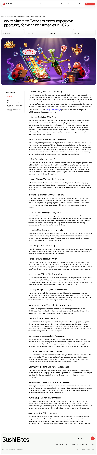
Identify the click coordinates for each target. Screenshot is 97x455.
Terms (88, 449)
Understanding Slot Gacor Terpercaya (12, 95)
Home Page (59, 444)
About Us (79, 449)
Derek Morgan (6, 33)
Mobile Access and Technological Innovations (14, 106)
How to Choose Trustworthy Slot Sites (14, 99)
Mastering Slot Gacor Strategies (14, 102)
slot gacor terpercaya (53, 110)
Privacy (84, 449)
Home (2, 16)
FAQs (73, 444)
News (6, 16)
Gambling (11, 16)
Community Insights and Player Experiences (14, 110)
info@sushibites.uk (83, 444)
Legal (93, 449)
